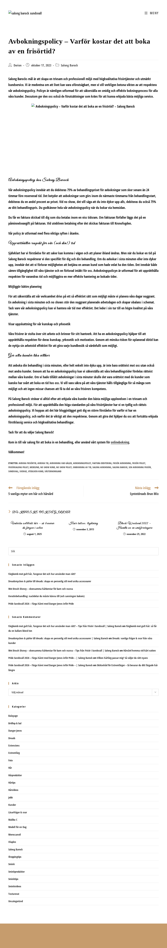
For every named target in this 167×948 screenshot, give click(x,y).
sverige (23, 471)
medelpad (34, 467)
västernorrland (53, 471)
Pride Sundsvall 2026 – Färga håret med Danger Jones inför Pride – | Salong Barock (50, 658)
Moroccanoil (14, 834)
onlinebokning (120, 442)
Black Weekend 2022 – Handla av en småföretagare (134, 525)
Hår (10, 767)
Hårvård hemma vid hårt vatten (139, 650)
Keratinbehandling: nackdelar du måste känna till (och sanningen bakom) (46, 596)
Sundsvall (13, 471)
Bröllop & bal (14, 723)
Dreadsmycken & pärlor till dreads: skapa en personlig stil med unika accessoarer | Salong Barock (58, 638)
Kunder (12, 805)
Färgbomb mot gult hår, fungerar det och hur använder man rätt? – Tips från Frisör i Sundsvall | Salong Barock (65, 626)
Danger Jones (15, 730)
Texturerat (13, 894)
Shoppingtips (14, 857)
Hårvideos (13, 790)
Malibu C (12, 819)
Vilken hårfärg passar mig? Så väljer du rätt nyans (122, 658)
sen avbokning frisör (140, 467)
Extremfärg (14, 753)
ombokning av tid (82, 467)
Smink (11, 864)
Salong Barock (69, 65)
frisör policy (138, 463)
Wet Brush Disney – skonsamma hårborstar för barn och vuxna (40, 589)
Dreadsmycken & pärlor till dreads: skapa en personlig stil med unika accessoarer (49, 581)
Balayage (13, 716)
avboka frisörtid (27, 463)
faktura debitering (102, 463)
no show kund (47, 467)
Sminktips (13, 879)
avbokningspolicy (82, 463)
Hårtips (11, 782)
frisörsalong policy (18, 467)
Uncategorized (15, 901)
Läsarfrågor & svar (17, 812)
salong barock (119, 467)
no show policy (64, 467)
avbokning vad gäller (61, 463)
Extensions (14, 745)
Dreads (11, 738)
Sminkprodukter (16, 871)
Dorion (18, 65)
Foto (10, 760)
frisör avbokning (122, 463)
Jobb (10, 797)
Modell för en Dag (17, 827)
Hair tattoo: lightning (83, 523)
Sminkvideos (14, 886)
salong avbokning (101, 467)
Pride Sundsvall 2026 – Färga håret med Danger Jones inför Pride (41, 603)
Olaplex (12, 842)
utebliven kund (35, 471)
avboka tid (42, 463)
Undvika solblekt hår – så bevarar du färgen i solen (32, 525)
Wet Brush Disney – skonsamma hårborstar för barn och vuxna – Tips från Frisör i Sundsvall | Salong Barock (63, 650)
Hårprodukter (15, 775)
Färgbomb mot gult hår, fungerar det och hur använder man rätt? (42, 574)
